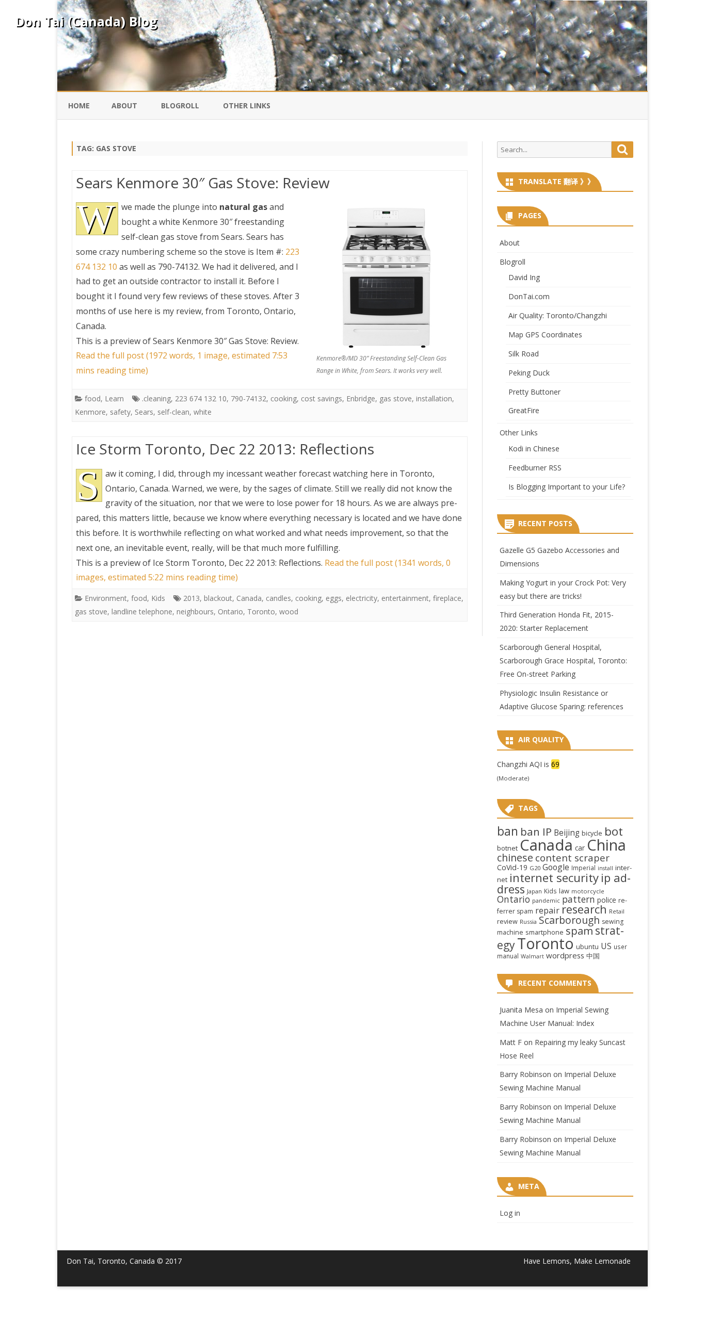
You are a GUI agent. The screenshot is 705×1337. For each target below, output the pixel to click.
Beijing (567, 832)
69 (555, 764)
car (580, 848)
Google (555, 867)
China (606, 845)
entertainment (405, 598)
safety (120, 412)
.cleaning (156, 398)
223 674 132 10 (201, 398)
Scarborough (569, 920)
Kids (158, 598)
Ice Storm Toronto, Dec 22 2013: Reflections (225, 449)
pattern (578, 899)
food (93, 398)
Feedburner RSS (535, 467)
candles (278, 598)
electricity (361, 598)
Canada (249, 598)
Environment (106, 598)
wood (288, 611)
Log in (510, 1213)
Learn (114, 398)
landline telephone (141, 611)
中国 (593, 955)
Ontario (230, 611)
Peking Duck (529, 373)
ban (507, 831)
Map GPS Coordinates (545, 334)
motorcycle (587, 891)
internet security (554, 877)
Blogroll (180, 105)
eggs (334, 598)
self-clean (173, 412)
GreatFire (523, 410)
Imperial (583, 867)
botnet (507, 848)
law (564, 890)
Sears (144, 412)
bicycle (592, 833)
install (605, 868)
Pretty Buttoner (534, 392)
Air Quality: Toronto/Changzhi (557, 315)
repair (547, 910)
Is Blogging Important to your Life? (566, 487)
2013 (191, 598)
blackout (218, 598)
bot (613, 831)
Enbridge (360, 398)
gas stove (395, 398)
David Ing (524, 277)
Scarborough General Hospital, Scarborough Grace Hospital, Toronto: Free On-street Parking (563, 660)
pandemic (546, 900)
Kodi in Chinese (533, 448)
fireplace (447, 598)
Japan (534, 891)
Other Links (246, 105)
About (124, 105)
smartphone (544, 932)
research (584, 909)
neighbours (195, 611)
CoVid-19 (512, 867)
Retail (616, 911)
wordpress (565, 955)
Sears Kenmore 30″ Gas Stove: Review (203, 182)
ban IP (536, 831)
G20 (535, 868)
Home (79, 105)
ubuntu (587, 946)
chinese (515, 858)
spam (579, 930)
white (203, 412)
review (507, 921)
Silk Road (523, 353)
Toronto (261, 611)
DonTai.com (529, 296)
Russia (528, 921)
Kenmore (90, 412)
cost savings (321, 398)
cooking (283, 398)
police (606, 900)
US (606, 946)
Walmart (532, 956)
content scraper (572, 857)
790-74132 (248, 398)
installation (434, 398)
